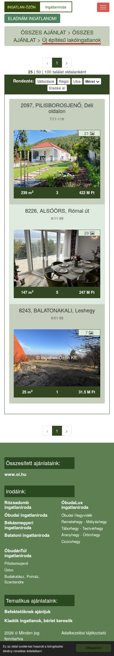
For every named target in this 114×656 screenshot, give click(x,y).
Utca (77, 81)
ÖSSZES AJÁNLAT (43, 32)
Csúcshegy (70, 541)
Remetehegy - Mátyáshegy (84, 521)
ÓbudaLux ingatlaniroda (74, 505)
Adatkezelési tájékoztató (83, 633)
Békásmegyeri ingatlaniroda (18, 525)
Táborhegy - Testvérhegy (82, 528)
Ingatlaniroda (55, 6)
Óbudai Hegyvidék (76, 515)
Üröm (8, 570)
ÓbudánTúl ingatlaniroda (17, 553)
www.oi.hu (15, 474)
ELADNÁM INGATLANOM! (32, 18)
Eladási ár (57, 87)
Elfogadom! (93, 648)
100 (47, 72)
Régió (64, 81)
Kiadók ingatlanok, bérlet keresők (38, 620)
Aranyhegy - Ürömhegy (80, 534)
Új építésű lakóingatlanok (71, 39)
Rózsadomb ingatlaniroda (17, 505)
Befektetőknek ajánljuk (27, 611)
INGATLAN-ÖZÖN (22, 6)
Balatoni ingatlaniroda (26, 535)
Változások (45, 81)
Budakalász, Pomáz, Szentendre (22, 579)
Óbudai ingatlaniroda (25, 515)
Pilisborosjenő (16, 563)
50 (38, 72)
